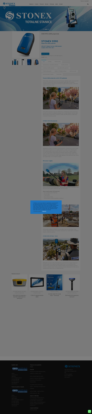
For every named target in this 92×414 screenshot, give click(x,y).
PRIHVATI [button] (44, 211)
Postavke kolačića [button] (37, 211)
